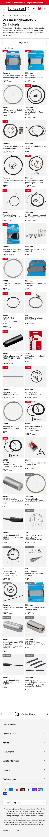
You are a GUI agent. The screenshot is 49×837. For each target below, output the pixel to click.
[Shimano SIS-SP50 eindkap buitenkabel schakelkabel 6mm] (35, 626)
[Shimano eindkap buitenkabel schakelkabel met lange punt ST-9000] (13, 664)
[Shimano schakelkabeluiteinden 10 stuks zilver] (35, 233)
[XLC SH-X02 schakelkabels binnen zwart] (35, 302)
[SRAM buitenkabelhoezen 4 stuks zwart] (35, 447)
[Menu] (4, 9)
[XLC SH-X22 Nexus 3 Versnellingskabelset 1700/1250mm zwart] (13, 556)
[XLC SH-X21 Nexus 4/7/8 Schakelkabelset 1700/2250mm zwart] (35, 519)
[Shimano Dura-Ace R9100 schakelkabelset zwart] (35, 376)
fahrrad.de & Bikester (15, 831)
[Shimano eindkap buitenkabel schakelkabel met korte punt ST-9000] (13, 519)
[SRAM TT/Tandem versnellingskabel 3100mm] (35, 340)
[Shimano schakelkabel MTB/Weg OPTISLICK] (13, 199)
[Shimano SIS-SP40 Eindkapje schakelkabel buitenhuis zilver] (13, 483)
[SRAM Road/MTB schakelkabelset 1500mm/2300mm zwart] (13, 447)
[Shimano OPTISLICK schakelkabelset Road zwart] (35, 94)
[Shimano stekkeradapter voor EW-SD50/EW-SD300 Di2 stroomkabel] (13, 340)
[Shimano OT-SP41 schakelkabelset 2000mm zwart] (13, 165)
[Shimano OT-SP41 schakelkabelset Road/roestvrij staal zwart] (13, 60)
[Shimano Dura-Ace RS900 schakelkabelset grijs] (13, 376)
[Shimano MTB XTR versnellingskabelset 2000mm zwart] (35, 592)
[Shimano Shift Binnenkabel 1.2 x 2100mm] (35, 268)
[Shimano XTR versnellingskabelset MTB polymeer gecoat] (13, 130)
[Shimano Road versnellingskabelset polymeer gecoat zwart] (35, 165)
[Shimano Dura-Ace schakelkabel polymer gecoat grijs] (13, 233)
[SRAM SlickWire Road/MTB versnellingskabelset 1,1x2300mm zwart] (35, 411)
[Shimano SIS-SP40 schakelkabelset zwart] (35, 130)
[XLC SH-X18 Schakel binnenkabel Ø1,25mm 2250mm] (35, 556)
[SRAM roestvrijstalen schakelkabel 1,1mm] (13, 411)
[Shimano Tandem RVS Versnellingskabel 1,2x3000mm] (35, 483)
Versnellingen (25, 15)
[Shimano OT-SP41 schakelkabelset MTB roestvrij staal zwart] (35, 199)
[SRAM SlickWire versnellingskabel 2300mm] (13, 268)
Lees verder (7, 35)
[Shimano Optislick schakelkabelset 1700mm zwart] (13, 592)
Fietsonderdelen (12, 15)
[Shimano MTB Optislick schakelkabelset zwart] (35, 60)
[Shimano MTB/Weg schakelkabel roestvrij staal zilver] (13, 94)
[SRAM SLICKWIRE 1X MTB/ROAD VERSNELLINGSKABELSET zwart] (13, 302)
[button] (39, 9)
